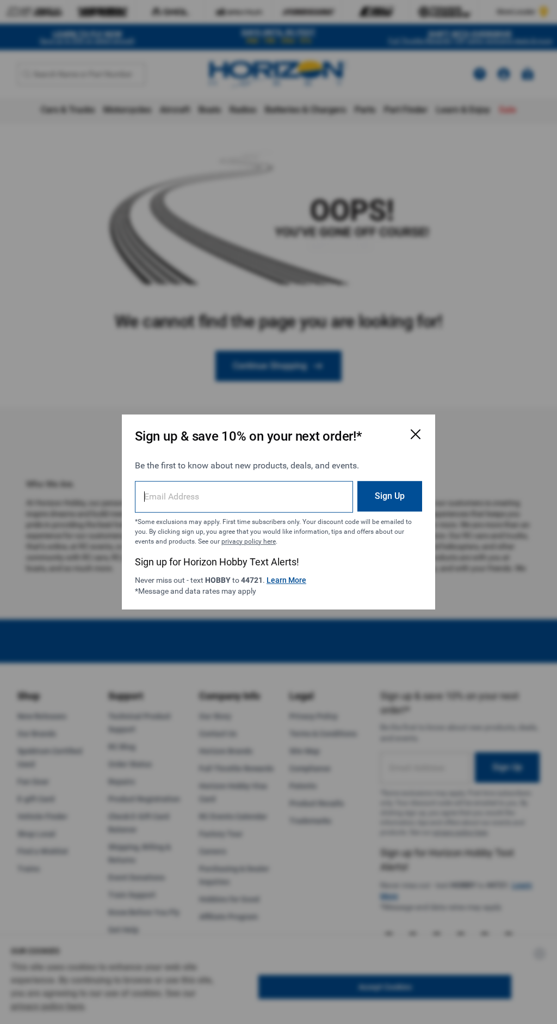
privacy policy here (248, 541)
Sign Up (390, 496)
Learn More (286, 580)
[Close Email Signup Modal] (415, 434)
